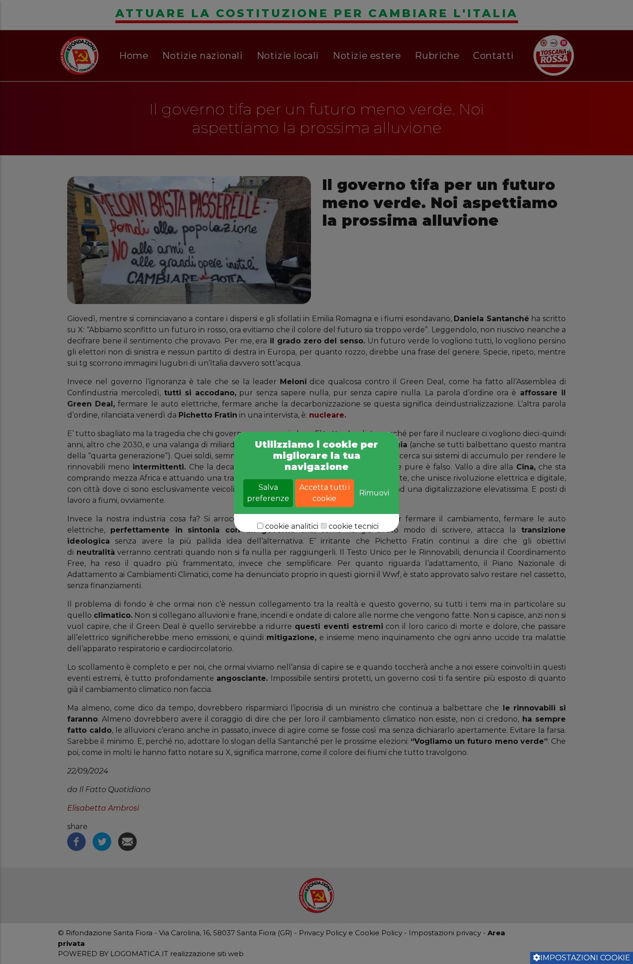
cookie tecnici (354, 526)
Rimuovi (374, 492)
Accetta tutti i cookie (324, 493)
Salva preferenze (268, 493)
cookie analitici (291, 526)
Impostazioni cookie (585, 957)
